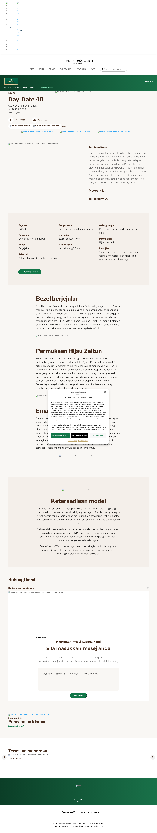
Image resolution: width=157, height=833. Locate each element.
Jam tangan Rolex (19, 88)
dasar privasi (55, 421)
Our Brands (65, 69)
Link (11, 755)
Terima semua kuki (60, 436)
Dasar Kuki (89, 826)
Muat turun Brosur (31, 272)
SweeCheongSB (66, 812)
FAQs (93, 69)
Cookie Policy (72, 441)
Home (31, 69)
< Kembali (41, 637)
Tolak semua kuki (79, 436)
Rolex (41, 69)
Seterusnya (78, 695)
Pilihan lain (98, 436)
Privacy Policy (83, 441)
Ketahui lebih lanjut (15, 726)
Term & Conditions (62, 826)
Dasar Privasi (77, 826)
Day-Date (34, 88)
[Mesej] (43, 126)
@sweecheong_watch (88, 812)
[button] (105, 392)
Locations (81, 69)
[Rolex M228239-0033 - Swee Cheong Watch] (40, 131)
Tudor (52, 69)
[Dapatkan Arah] (19, 126)
